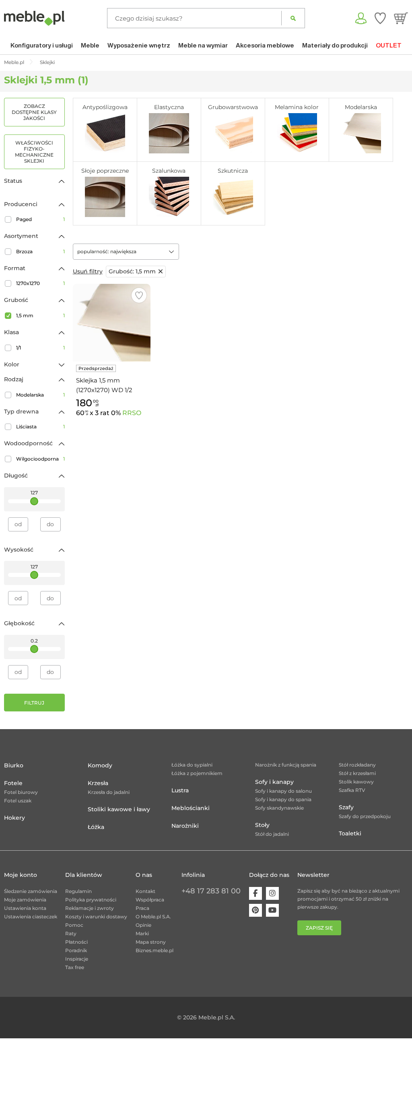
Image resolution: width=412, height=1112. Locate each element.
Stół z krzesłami (357, 773)
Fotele (13, 783)
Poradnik (76, 950)
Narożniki (185, 825)
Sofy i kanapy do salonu (283, 791)
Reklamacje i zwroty (89, 908)
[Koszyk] (401, 18)
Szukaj (293, 18)
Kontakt (145, 891)
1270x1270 (40, 283)
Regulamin (78, 891)
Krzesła (98, 783)
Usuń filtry (88, 271)
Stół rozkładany (357, 765)
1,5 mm (40, 315)
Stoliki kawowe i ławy (119, 809)
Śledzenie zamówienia (30, 891)
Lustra (180, 790)
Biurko (13, 765)
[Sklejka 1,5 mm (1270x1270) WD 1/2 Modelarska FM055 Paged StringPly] (111, 323)
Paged (40, 219)
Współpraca (150, 900)
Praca (142, 908)
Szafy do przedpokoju (365, 816)
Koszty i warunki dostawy (96, 917)
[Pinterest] (255, 910)
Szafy (346, 807)
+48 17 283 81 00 (211, 891)
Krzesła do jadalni (109, 792)
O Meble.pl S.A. (153, 917)
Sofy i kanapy (274, 781)
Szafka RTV (352, 790)
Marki (142, 933)
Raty (70, 933)
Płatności (76, 942)
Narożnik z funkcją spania (285, 765)
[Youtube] (272, 910)
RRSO (131, 413)
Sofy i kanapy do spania (283, 799)
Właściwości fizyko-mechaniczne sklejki (34, 152)
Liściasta (40, 427)
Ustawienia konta (25, 908)
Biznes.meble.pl (154, 950)
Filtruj (34, 703)
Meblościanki (190, 808)
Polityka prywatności (90, 900)
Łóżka (96, 827)
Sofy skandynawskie (279, 808)
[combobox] (126, 252)
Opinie (143, 925)
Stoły (262, 825)
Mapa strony (151, 942)
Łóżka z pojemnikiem (196, 773)
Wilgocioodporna (40, 459)
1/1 (40, 348)
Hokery (14, 817)
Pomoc (74, 925)
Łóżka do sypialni (191, 765)
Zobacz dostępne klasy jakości (34, 112)
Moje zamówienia (25, 900)
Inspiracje (76, 959)
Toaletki (350, 833)
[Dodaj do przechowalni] (139, 295)
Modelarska (40, 395)
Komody (100, 765)
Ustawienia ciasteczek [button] (30, 917)
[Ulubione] (380, 18)
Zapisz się (319, 928)
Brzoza (40, 251)
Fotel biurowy (21, 792)
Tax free (74, 967)
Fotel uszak (17, 801)
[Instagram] (272, 893)
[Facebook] (255, 893)
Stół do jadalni (272, 834)
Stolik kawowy (356, 782)
